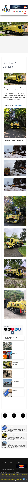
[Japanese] (25, 11)
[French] (12, 11)
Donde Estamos (16, 343)
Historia (14, 371)
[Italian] (17, 11)
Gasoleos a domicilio (14, 434)
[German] (14, 11)
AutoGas (14, 353)
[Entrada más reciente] (5, 415)
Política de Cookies (19, 462)
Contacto (14, 390)
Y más (16, 480)
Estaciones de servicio (14, 442)
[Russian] (20, 11)
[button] (5, 329)
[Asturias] (7, 11)
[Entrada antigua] (23, 415)
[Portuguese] (23, 11)
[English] (9, 11)
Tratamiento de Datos (9, 462)
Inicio (2, 462)
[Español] (5, 11)
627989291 (18, 105)
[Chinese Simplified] (25, 13)
